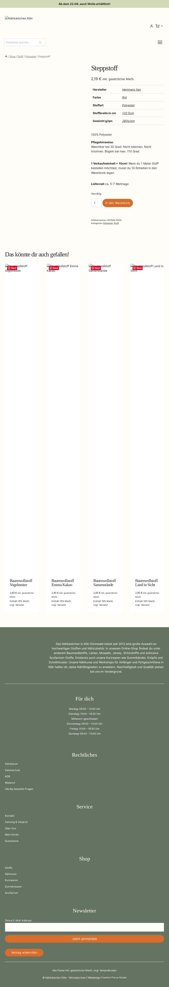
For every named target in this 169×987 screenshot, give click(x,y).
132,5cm (128, 113)
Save (13, 267)
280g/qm (128, 121)
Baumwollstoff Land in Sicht (146, 582)
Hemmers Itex (131, 89)
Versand (19, 604)
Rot (124, 97)
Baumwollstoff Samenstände (104, 582)
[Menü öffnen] (163, 42)
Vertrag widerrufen (24, 952)
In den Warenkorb (117, 203)
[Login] (151, 26)
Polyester (128, 105)
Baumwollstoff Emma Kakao (63, 582)
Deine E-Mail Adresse (19, 920)
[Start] (6, 56)
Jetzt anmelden (84, 939)
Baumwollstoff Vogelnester (21, 582)
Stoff (116, 223)
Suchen (41, 42)
